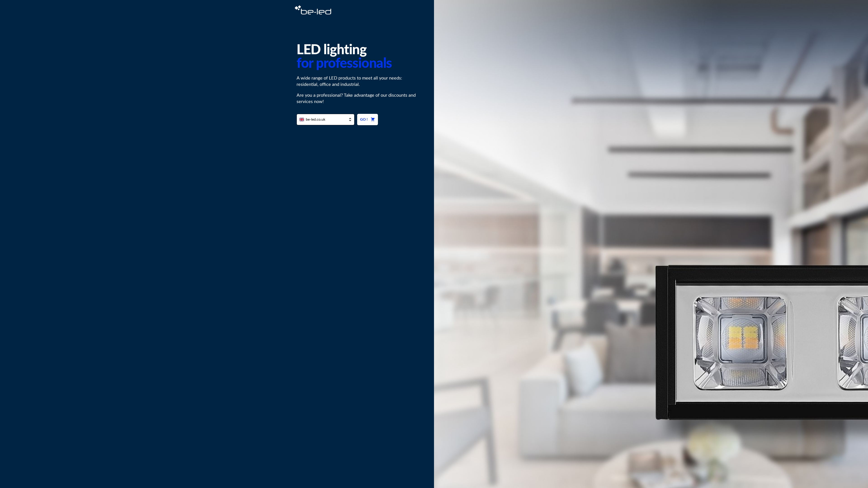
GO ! (364, 119)
